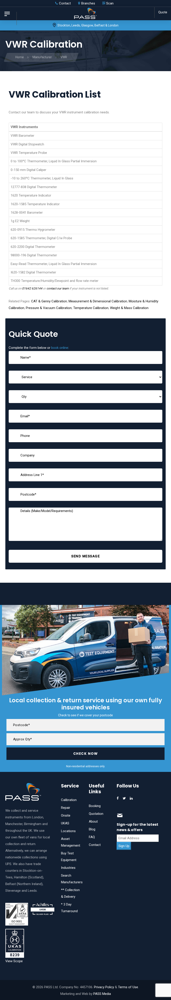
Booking (95, 806)
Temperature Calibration (90, 308)
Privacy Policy (104, 987)
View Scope (14, 961)
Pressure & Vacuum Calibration (49, 308)
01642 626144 (32, 288)
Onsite (65, 815)
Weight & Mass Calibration (129, 308)
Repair (65, 808)
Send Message (85, 556)
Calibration (69, 800)
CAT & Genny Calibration (49, 301)
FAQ (92, 837)
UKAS (65, 823)
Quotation (96, 814)
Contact (95, 845)
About (93, 821)
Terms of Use (128, 987)
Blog (92, 829)
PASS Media (102, 994)
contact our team (58, 288)
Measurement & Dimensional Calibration (98, 301)
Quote (162, 12)
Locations (68, 831)
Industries (68, 868)
